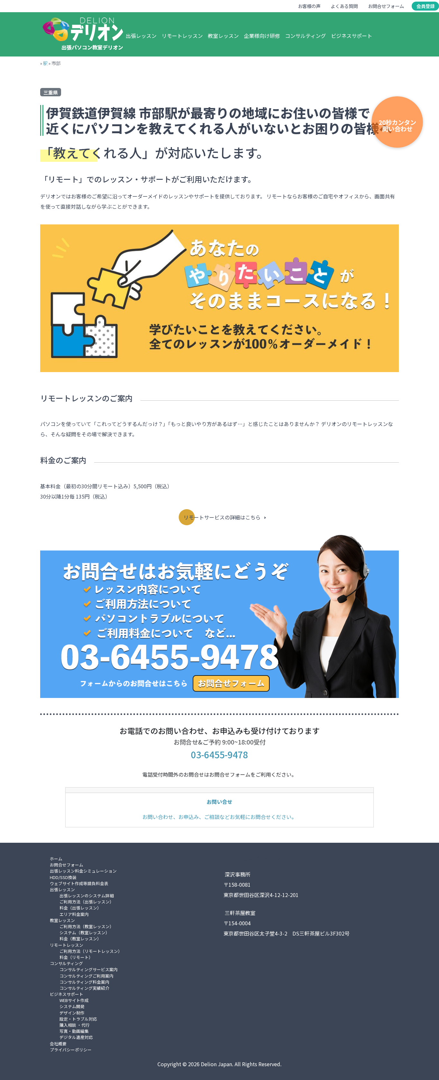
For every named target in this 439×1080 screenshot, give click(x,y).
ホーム (56, 859)
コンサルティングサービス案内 (88, 969)
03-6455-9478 (219, 754)
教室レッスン (223, 35)
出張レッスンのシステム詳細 (86, 896)
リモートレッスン (182, 35)
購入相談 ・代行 (74, 1025)
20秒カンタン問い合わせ (397, 125)
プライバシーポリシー (71, 1050)
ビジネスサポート (351, 35)
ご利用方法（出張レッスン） (86, 902)
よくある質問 (344, 6)
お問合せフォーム (386, 6)
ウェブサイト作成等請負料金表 (79, 883)
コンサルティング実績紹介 (84, 988)
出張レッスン (141, 35)
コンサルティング (305, 35)
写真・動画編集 (74, 1031)
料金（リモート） (76, 957)
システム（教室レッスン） (84, 932)
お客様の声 (309, 6)
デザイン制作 (72, 1013)
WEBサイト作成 (74, 1000)
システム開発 (72, 1006)
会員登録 (426, 6)
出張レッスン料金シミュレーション (83, 871)
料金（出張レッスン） (80, 908)
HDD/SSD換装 (63, 877)
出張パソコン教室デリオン (92, 47)
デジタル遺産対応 (76, 1037)
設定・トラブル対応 (78, 1019)
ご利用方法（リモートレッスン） (90, 951)
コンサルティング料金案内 (84, 982)
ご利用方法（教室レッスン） (86, 926)
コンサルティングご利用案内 (86, 976)
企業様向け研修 (262, 35)
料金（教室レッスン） (80, 939)
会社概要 (58, 1044)
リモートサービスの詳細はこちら (222, 517)
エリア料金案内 (74, 914)
